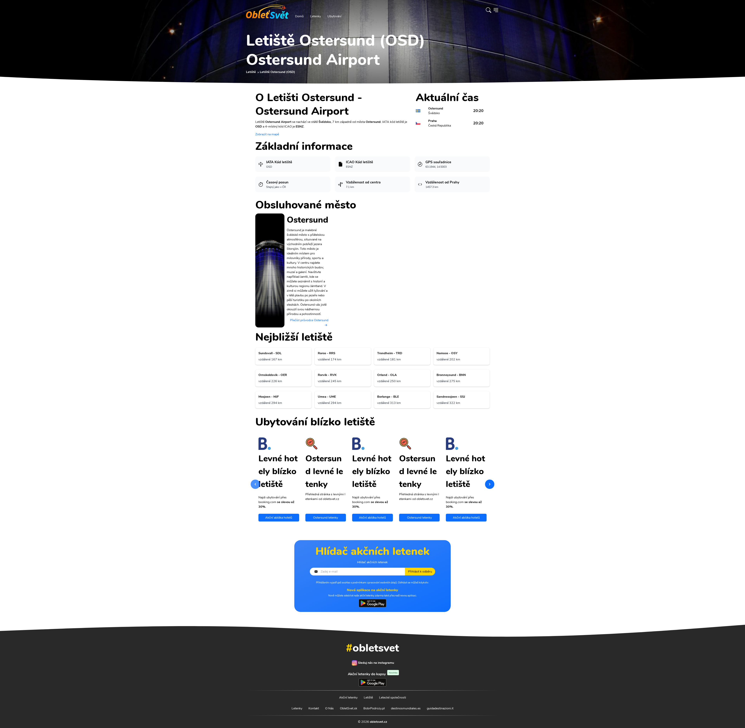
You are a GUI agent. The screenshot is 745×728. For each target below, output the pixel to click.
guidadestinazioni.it (440, 708)
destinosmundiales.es (406, 708)
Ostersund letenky (325, 517)
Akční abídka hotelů (278, 517)
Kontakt (313, 708)
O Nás (329, 708)
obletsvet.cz (378, 722)
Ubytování (334, 16)
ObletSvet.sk (348, 708)
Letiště (368, 697)
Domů (299, 16)
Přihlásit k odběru (420, 571)
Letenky (315, 16)
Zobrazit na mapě (267, 134)
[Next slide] (489, 484)
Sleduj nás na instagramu (376, 663)
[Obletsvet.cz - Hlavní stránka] (267, 10)
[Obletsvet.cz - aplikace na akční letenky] (372, 603)
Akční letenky (348, 697)
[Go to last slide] (255, 484)
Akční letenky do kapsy (372, 674)
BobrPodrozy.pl (374, 708)
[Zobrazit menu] (496, 10)
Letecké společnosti (392, 697)
